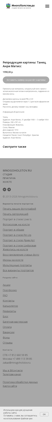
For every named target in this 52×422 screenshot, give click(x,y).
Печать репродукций (15, 214)
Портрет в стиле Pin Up (17, 235)
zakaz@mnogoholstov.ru (17, 362)
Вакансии (8, 332)
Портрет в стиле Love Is (17, 219)
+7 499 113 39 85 (22, 358)
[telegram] (9, 189)
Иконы (7, 260)
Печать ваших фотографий (19, 208)
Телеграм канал (12, 374)
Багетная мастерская (15, 321)
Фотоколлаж (10, 224)
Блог (5, 316)
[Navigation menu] (47, 6)
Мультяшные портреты (17, 265)
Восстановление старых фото (21, 254)
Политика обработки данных (20, 382)
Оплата (7, 327)
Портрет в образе (13, 229)
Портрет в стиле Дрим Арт (19, 240)
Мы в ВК (8, 370)
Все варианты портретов (18, 270)
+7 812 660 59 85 (18, 355)
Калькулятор (10, 306)
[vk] (4, 189)
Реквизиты (9, 311)
